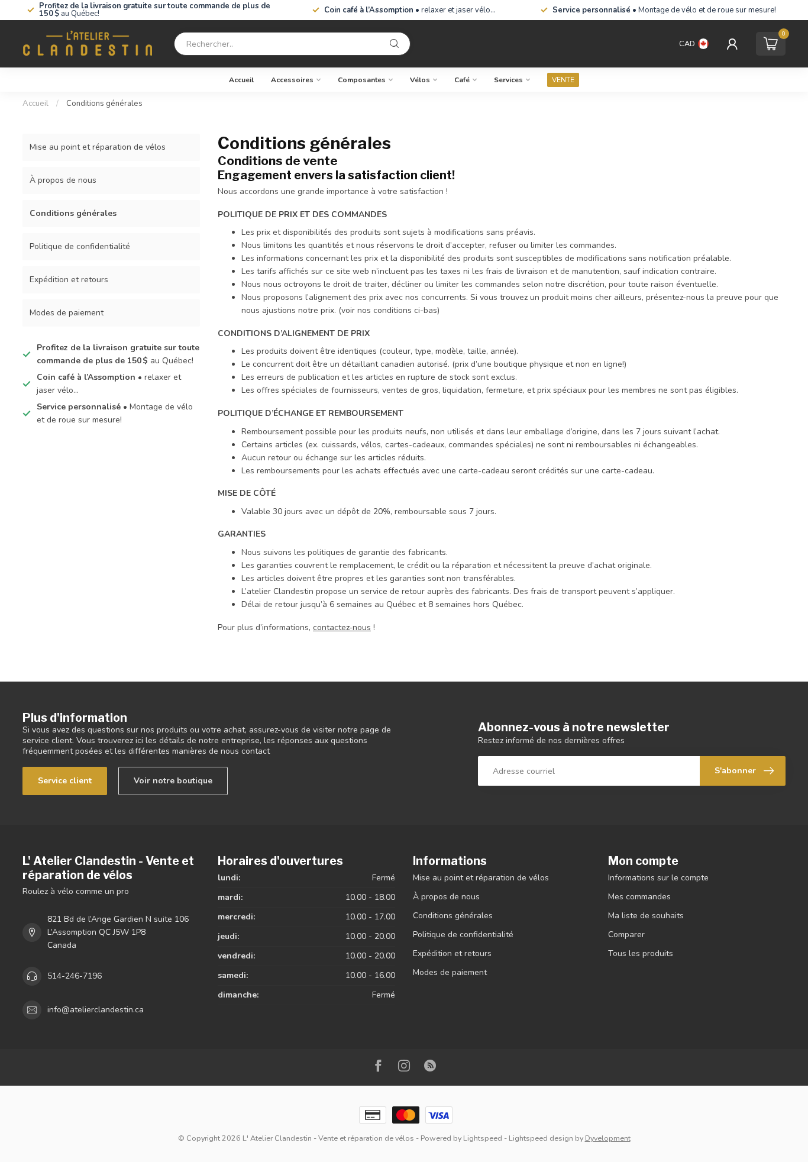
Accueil (241, 80)
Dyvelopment (608, 1138)
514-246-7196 (74, 976)
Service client (65, 780)
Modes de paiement (67, 312)
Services (508, 80)
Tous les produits (640, 953)
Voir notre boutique (173, 780)
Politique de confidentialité (80, 246)
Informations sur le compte (658, 877)
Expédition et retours (69, 279)
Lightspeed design (541, 1138)
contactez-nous (342, 627)
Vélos (420, 80)
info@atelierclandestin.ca (95, 1009)
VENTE (563, 80)
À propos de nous (63, 180)
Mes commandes (639, 896)
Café (462, 80)
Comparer (626, 934)
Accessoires (292, 80)
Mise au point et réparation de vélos (98, 147)
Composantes (362, 80)
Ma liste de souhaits (646, 915)
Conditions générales (104, 103)
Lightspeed (482, 1138)
